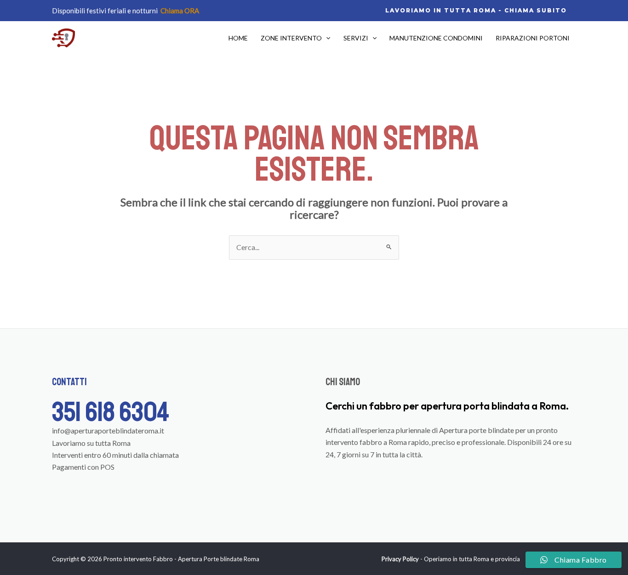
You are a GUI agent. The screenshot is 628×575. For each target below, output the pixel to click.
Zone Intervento (291, 38)
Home (238, 38)
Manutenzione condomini (436, 38)
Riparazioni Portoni (533, 38)
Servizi (355, 38)
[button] (476, 10)
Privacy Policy (400, 559)
